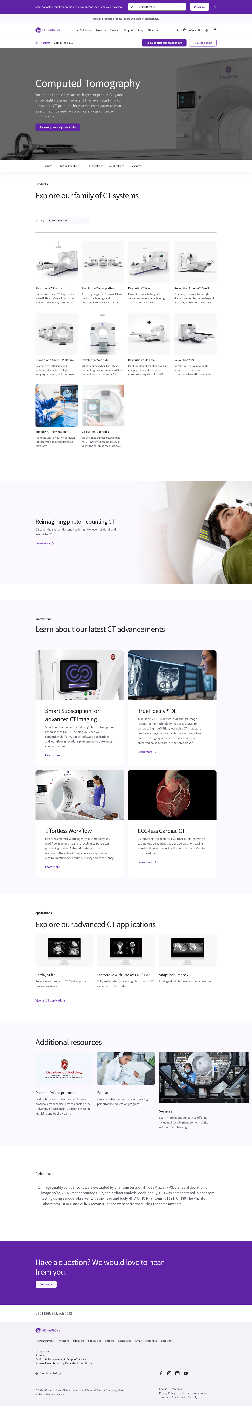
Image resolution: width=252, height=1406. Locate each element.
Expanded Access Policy (78, 1363)
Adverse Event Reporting (50, 1363)
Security (192, 1397)
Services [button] (115, 30)
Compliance (42, 1351)
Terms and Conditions (172, 1397)
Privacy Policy (167, 1393)
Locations (167, 1340)
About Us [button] (153, 30)
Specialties (94, 1340)
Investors (63, 1340)
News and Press (44, 1340)
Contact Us (124, 1340)
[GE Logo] (47, 30)
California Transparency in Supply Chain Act (60, 1359)
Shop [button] (140, 30)
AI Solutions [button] (84, 30)
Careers (109, 1340)
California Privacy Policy (192, 1393)
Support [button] (128, 30)
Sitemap (40, 1355)
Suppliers (78, 1340)
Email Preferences (146, 1340)
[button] (177, 30)
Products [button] (100, 30)
